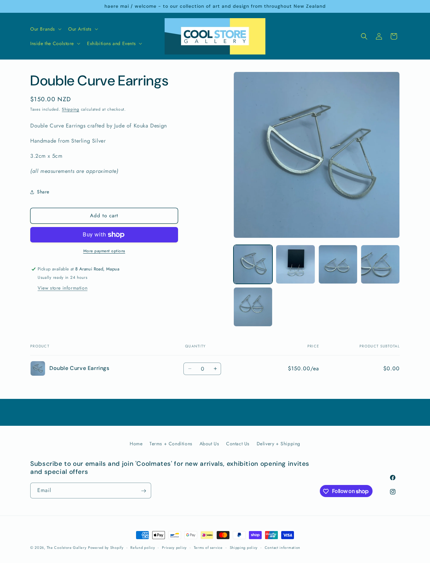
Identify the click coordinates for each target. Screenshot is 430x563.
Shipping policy (244, 547)
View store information (62, 288)
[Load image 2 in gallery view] (295, 264)
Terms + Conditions (170, 443)
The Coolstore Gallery (67, 547)
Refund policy (142, 547)
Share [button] (43, 191)
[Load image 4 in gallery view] (380, 264)
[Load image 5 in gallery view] (252, 306)
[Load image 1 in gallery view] (252, 264)
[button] (45, 29)
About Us (209, 443)
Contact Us (238, 443)
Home (136, 443)
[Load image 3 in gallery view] (337, 264)
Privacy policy (174, 547)
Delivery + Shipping (278, 443)
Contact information (282, 547)
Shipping (70, 109)
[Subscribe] (143, 491)
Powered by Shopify (106, 547)
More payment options (104, 251)
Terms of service (208, 547)
